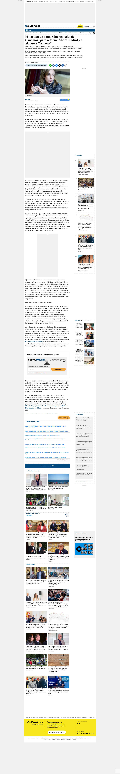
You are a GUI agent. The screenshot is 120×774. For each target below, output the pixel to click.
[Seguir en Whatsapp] (91, 733)
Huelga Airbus (43, 1)
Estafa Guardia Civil (76, 1)
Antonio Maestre (51, 489)
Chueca (41, 32)
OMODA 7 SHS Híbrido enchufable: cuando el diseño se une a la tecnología (79, 342)
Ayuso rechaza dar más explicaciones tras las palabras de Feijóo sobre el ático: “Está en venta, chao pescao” (36, 603)
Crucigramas (41, 717)
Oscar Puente (38, 1)
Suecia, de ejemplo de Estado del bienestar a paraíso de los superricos (36, 507)
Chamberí (35, 32)
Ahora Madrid (40, 413)
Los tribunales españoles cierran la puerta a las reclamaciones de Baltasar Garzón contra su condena (36, 488)
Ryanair (63, 1)
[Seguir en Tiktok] (89, 733)
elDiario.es (28, 695)
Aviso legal (71, 738)
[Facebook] (53, 65)
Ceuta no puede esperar (55, 507)
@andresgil (29, 515)
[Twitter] (90, 33)
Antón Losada (51, 508)
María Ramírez (51, 673)
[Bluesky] (56, 65)
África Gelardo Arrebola (30, 607)
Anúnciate (81, 32)
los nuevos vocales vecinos (34, 341)
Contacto (53, 739)
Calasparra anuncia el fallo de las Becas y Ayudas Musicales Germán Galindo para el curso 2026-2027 (84, 419)
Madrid (28, 30)
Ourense (47, 1)
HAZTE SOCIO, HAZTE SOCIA (56, 732)
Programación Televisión (70, 717)
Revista (58, 739)
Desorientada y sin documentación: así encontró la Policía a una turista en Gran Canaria (84, 475)
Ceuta (35, 1)
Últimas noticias (79, 414)
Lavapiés (48, 32)
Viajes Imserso (52, 1)
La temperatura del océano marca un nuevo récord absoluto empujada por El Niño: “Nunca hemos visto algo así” (58, 626)
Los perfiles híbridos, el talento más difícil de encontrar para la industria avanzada (79, 352)
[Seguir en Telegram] (83, 733)
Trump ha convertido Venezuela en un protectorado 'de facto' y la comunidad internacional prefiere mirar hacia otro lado (36, 535)
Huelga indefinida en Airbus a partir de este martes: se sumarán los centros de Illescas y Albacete (84, 443)
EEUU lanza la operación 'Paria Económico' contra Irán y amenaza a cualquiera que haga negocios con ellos (58, 691)
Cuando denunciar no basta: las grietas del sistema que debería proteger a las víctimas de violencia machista (84, 435)
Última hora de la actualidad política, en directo (85, 188)
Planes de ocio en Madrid (70, 32)
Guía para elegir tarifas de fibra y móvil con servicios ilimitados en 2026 (79, 325)
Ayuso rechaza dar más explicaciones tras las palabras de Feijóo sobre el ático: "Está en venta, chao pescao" (85, 170)
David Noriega (51, 586)
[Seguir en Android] (77, 723)
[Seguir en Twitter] (79, 733)
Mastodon (75, 739)
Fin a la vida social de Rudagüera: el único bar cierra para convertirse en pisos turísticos (83, 427)
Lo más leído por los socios (33, 471)
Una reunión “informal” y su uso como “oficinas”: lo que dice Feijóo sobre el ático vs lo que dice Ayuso (35, 647)
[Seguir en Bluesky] (77, 733)
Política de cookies (47, 739)
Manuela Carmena (49, 413)
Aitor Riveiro (28, 629)
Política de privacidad (79, 738)
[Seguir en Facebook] (81, 733)
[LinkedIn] (62, 65)
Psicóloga (45, 717)
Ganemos (56, 413)
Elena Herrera (81, 210)
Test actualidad (77, 717)
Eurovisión (71, 1)
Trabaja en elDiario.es (45, 738)
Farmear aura (57, 1)
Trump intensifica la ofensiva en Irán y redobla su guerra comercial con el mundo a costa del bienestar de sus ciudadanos (58, 557)
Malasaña (54, 32)
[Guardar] (65, 65)
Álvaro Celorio (28, 585)
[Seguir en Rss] (93, 733)
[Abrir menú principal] (94, 25)
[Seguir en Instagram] (84, 733)
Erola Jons (67, 1)
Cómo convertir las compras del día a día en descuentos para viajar (79, 359)
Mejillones (92, 1)
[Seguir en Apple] (79, 723)
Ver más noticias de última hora (82, 481)
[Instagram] (94, 33)
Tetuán (60, 32)
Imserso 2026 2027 (36, 717)
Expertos (94, 717)
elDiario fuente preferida (56, 717)
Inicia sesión (87, 26)
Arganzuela (27, 32)
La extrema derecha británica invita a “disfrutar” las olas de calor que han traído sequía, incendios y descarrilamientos (58, 669)
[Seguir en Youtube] (87, 733)
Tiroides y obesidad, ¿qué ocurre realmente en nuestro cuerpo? (79, 333)
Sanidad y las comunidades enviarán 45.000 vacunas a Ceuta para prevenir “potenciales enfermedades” (58, 582)
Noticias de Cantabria (83, 717)
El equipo (38, 738)
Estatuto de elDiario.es (80, 533)
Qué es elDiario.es (31, 738)
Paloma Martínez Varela (83, 270)
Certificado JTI (68, 739)
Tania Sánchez (33, 413)
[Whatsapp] (50, 65)
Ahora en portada (30, 564)
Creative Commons (64, 738)
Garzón (61, 1)
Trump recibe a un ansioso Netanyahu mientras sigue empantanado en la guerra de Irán (35, 556)
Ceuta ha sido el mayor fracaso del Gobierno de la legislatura (58, 487)
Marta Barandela (39, 651)
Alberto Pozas (28, 491)
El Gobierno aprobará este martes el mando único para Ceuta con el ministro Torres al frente (36, 581)
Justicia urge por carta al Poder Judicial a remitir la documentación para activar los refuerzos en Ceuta (85, 206)
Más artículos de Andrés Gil (33, 513)
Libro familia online (63, 717)
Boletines (63, 739)
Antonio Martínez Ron (52, 630)
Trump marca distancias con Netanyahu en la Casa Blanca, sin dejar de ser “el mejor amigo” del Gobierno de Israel (57, 535)
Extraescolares (82, 1)
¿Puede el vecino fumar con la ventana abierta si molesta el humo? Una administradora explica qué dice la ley (85, 266)
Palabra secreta (90, 717)
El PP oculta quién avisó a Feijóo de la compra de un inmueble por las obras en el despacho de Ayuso (36, 625)
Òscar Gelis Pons (29, 510)
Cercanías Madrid (87, 1)
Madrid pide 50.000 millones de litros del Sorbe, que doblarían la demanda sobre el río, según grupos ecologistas (84, 459)
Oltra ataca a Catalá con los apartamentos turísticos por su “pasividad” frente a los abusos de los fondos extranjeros (84, 467)
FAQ (85, 738)
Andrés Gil (27, 99)
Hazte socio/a (80, 26)
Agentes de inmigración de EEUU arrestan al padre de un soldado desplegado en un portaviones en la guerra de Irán (36, 691)
